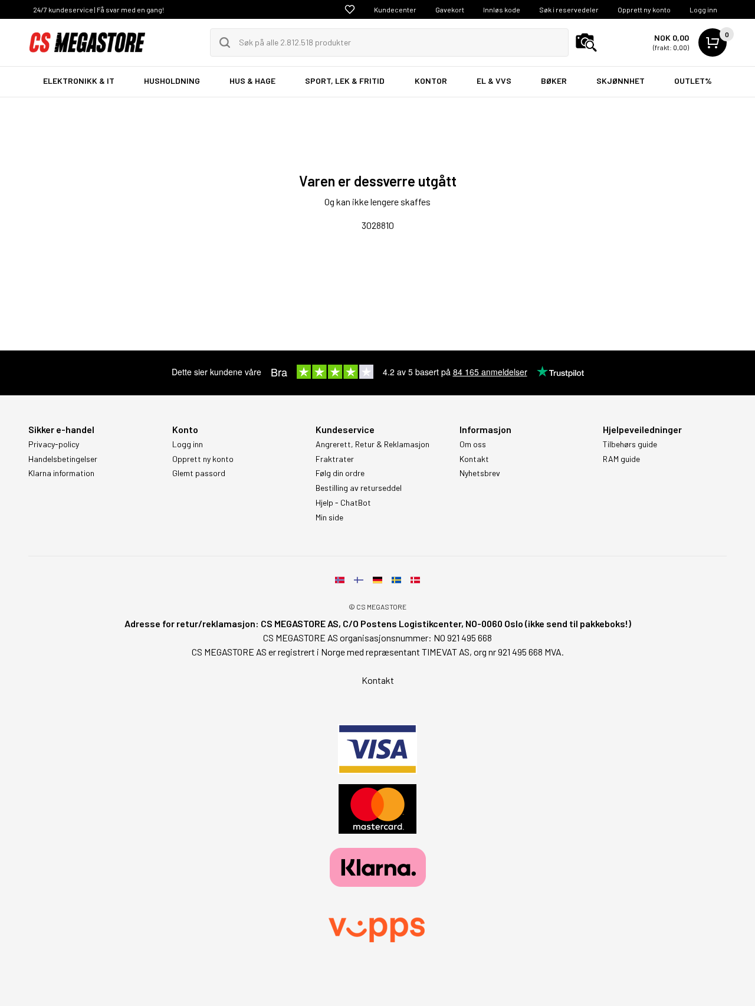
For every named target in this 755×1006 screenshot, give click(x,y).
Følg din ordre (340, 473)
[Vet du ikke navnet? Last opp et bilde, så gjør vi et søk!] (586, 42)
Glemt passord (198, 473)
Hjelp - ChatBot (343, 502)
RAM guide (621, 459)
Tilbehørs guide (630, 444)
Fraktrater (335, 459)
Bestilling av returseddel (359, 488)
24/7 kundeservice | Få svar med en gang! (98, 9)
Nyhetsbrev (479, 473)
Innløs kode (501, 9)
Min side (329, 517)
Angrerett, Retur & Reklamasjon (372, 444)
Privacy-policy (53, 444)
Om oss (472, 444)
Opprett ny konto (644, 9)
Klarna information (61, 473)
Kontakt (474, 459)
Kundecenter (395, 9)
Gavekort (449, 9)
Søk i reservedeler (569, 9)
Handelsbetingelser (62, 459)
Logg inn (703, 9)
